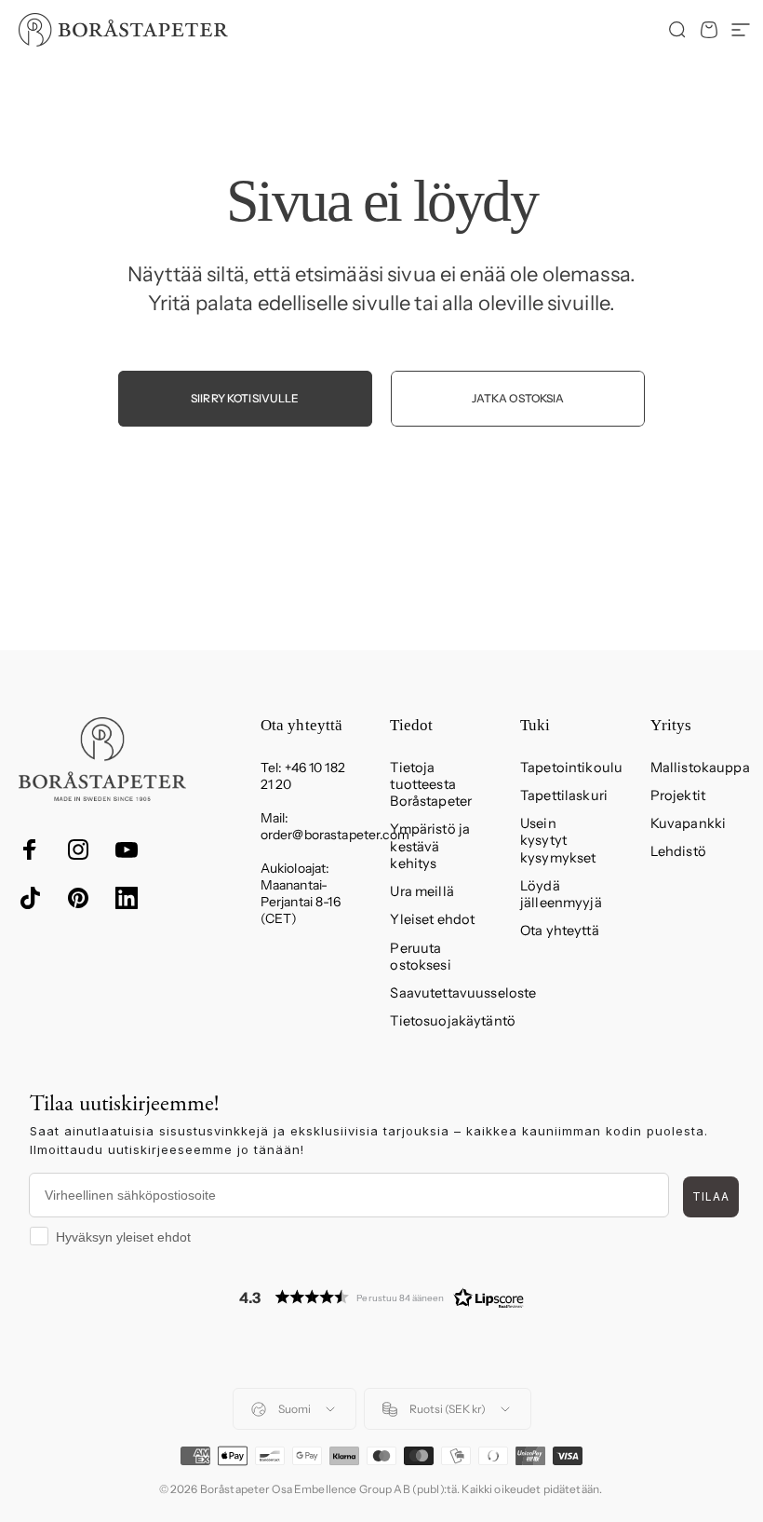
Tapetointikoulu (571, 767)
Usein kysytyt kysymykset (558, 840)
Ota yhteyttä (559, 930)
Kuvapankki (688, 823)
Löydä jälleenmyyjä (561, 894)
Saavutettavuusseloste (463, 993)
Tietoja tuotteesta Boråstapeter (431, 784)
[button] (381, 1297)
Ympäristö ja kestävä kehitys (430, 846)
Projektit (677, 795)
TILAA (711, 1196)
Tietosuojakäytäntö (452, 1020)
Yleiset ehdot (432, 919)
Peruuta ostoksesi (420, 956)
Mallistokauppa (700, 767)
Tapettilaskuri (564, 795)
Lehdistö (678, 851)
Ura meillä (421, 891)
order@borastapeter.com (335, 834)
